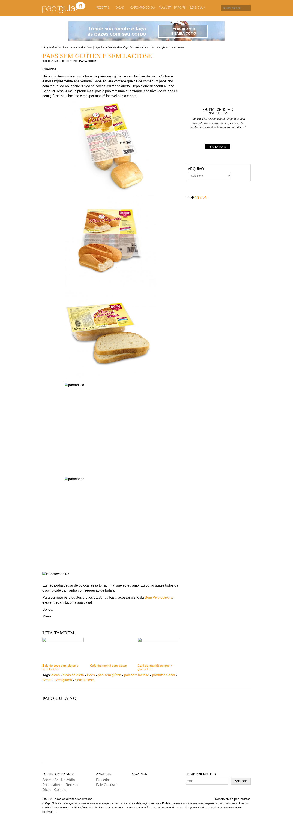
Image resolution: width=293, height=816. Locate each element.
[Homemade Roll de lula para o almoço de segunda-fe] (172, 730)
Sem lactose (84, 680)
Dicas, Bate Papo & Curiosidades (128, 47)
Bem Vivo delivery (158, 597)
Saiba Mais (218, 146)
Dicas (120, 7)
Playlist (165, 7)
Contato (60, 790)
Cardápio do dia (142, 7)
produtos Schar (163, 675)
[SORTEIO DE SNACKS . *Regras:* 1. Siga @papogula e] (120, 730)
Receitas (102, 7)
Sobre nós (50, 780)
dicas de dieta (73, 675)
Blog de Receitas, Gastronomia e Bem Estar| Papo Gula (74, 47)
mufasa (245, 799)
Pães (91, 675)
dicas (55, 675)
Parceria (102, 780)
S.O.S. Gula (197, 7)
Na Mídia (68, 780)
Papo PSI (180, 7)
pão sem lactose (136, 675)
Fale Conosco (107, 785)
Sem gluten (63, 680)
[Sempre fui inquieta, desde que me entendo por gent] (69, 730)
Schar (46, 680)
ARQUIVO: (196, 169)
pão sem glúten (109, 675)
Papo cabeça (52, 785)
